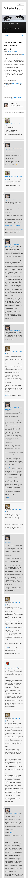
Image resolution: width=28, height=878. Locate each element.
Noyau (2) (6, 28)
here (8, 497)
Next (23, 35)
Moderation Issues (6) (14, 26)
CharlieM (16, 51)
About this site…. (11, 23)
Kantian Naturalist (8, 409)
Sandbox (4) (6, 26)
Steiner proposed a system (10, 467)
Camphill (11, 832)
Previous (6, 35)
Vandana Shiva (8, 246)
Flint (6, 721)
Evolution (14, 97)
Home (5, 23)
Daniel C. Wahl (15, 83)
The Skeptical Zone (11, 8)
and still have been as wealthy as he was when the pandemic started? (13, 225)
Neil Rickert (7, 123)
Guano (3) (17, 28)
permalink (11, 98)
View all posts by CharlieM (16, 108)
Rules (17, 23)
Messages (11, 28)
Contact (5, 31)
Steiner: (6, 841)
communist (7, 395)
